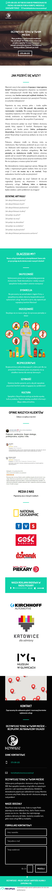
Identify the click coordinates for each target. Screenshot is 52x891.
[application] (26, 588)
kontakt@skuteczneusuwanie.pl (22, 773)
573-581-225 (25, 53)
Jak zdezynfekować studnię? (15, 211)
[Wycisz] (35, 588)
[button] (11, 680)
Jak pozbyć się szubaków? (14, 226)
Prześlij (41, 869)
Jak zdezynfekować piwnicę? (15, 200)
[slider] (39, 588)
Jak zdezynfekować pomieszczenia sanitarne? (21, 233)
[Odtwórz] (11, 588)
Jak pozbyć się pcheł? (12, 215)
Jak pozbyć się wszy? (12, 218)
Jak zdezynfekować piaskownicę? (17, 207)
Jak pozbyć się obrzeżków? (14, 222)
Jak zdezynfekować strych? (15, 204)
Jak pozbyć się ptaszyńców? (15, 229)
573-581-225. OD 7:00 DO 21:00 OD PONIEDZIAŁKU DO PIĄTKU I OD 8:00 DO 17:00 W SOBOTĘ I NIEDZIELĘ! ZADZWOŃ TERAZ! (26, 5)
